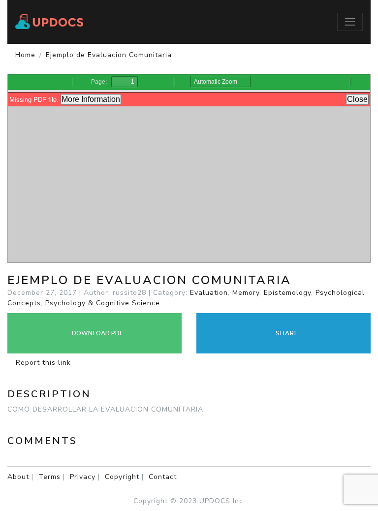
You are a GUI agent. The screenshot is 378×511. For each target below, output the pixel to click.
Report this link (42, 362)
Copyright (122, 476)
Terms (49, 476)
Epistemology (287, 292)
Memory (245, 292)
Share (286, 333)
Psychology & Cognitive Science (102, 303)
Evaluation (209, 292)
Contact (163, 476)
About (18, 476)
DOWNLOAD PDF (96, 333)
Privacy (82, 476)
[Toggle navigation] (350, 22)
